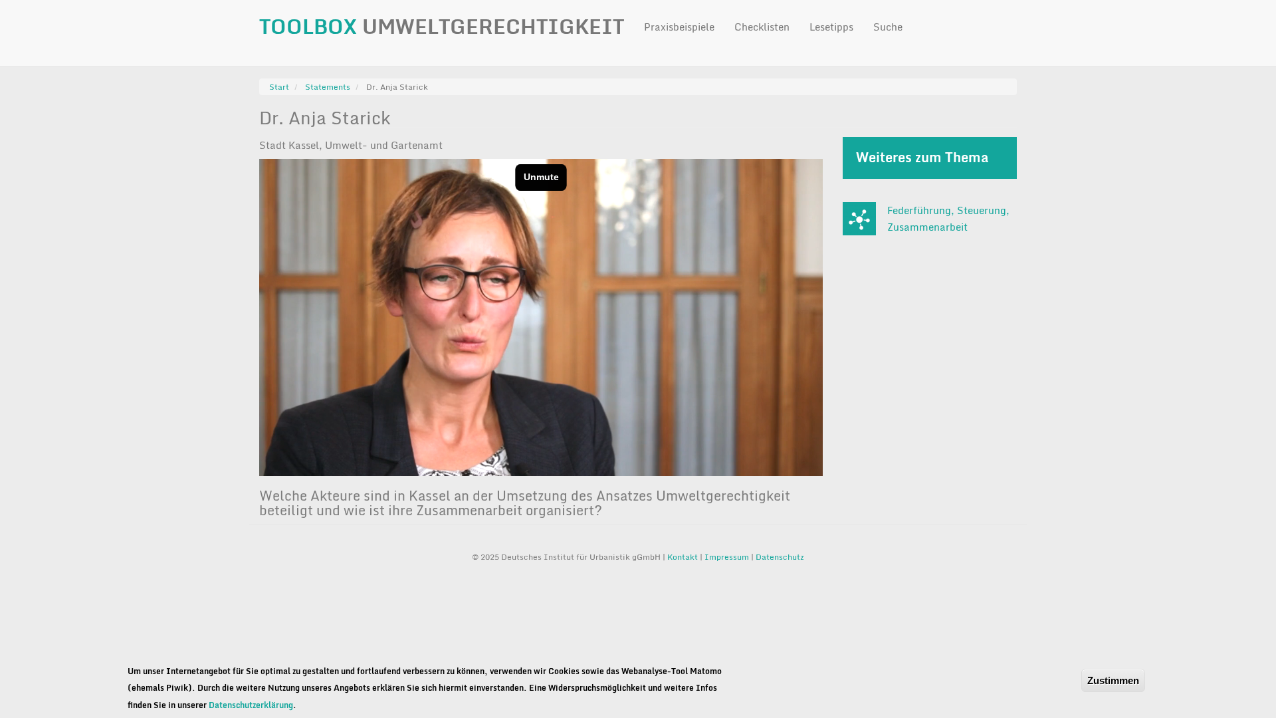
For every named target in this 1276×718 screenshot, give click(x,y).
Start (279, 86)
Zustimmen (1113, 680)
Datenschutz (780, 556)
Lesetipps (831, 27)
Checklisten (762, 27)
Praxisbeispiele (679, 27)
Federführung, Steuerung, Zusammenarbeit (948, 218)
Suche (888, 27)
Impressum (726, 556)
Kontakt (683, 556)
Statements (327, 86)
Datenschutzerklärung (251, 705)
